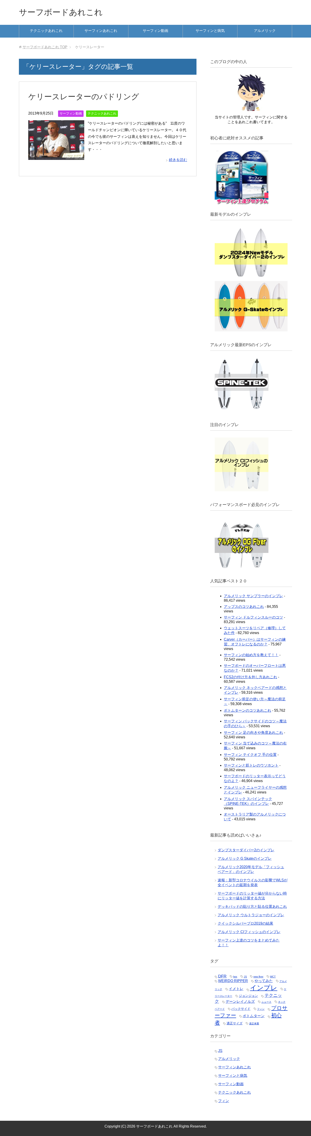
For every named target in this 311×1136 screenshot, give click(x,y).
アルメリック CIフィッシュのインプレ (249, 932)
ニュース (266, 1001)
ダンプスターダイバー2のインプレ (246, 850)
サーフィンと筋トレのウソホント (251, 765)
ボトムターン (254, 1016)
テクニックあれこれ (46, 31)
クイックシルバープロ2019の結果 (245, 923)
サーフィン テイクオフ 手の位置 (250, 755)
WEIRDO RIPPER (233, 981)
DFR (222, 976)
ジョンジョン (248, 996)
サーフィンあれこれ (100, 31)
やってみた (264, 981)
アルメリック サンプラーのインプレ (253, 596)
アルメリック (265, 31)
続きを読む (178, 160)
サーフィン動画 (155, 31)
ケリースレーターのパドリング (83, 96)
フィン (261, 1009)
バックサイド (240, 1009)
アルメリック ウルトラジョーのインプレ (251, 915)
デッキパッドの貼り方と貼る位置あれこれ (252, 906)
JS (245, 976)
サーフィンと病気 (210, 31)
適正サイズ (234, 1023)
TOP (45, 47)
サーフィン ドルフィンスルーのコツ (253, 617)
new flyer (258, 976)
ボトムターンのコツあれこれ (247, 710)
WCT (273, 976)
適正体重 (254, 1023)
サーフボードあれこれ (61, 12)
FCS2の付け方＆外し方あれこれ (250, 677)
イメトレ (236, 989)
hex (235, 976)
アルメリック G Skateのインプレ (245, 858)
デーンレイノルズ (240, 1001)
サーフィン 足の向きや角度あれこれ (253, 732)
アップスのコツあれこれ (244, 607)
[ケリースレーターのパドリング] (56, 156)
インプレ (263, 987)
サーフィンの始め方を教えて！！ (251, 655)
